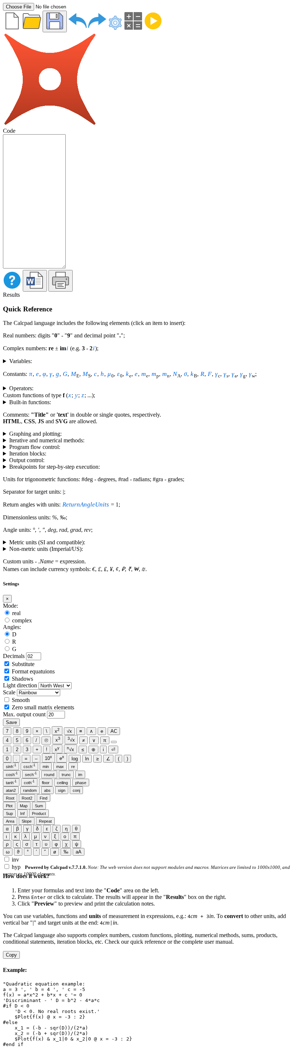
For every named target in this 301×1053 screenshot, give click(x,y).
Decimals (14, 656)
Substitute (23, 664)
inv (15, 859)
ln (87, 758)
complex (22, 620)
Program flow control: (34, 447)
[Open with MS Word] (35, 281)
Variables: (20, 361)
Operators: (21, 388)
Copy (11, 955)
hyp (16, 867)
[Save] (55, 21)
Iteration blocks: (27, 453)
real (16, 613)
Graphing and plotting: (35, 434)
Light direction (20, 685)
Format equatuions (33, 671)
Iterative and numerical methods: (46, 440)
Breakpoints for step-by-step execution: (54, 467)
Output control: (26, 460)
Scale (9, 692)
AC (113, 731)
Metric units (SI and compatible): (47, 542)
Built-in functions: (30, 402)
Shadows (22, 679)
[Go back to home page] (50, 124)
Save (11, 722)
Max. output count (24, 714)
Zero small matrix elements (43, 707)
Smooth (21, 700)
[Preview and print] (60, 281)
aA (78, 852)
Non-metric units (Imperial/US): (46, 549)
